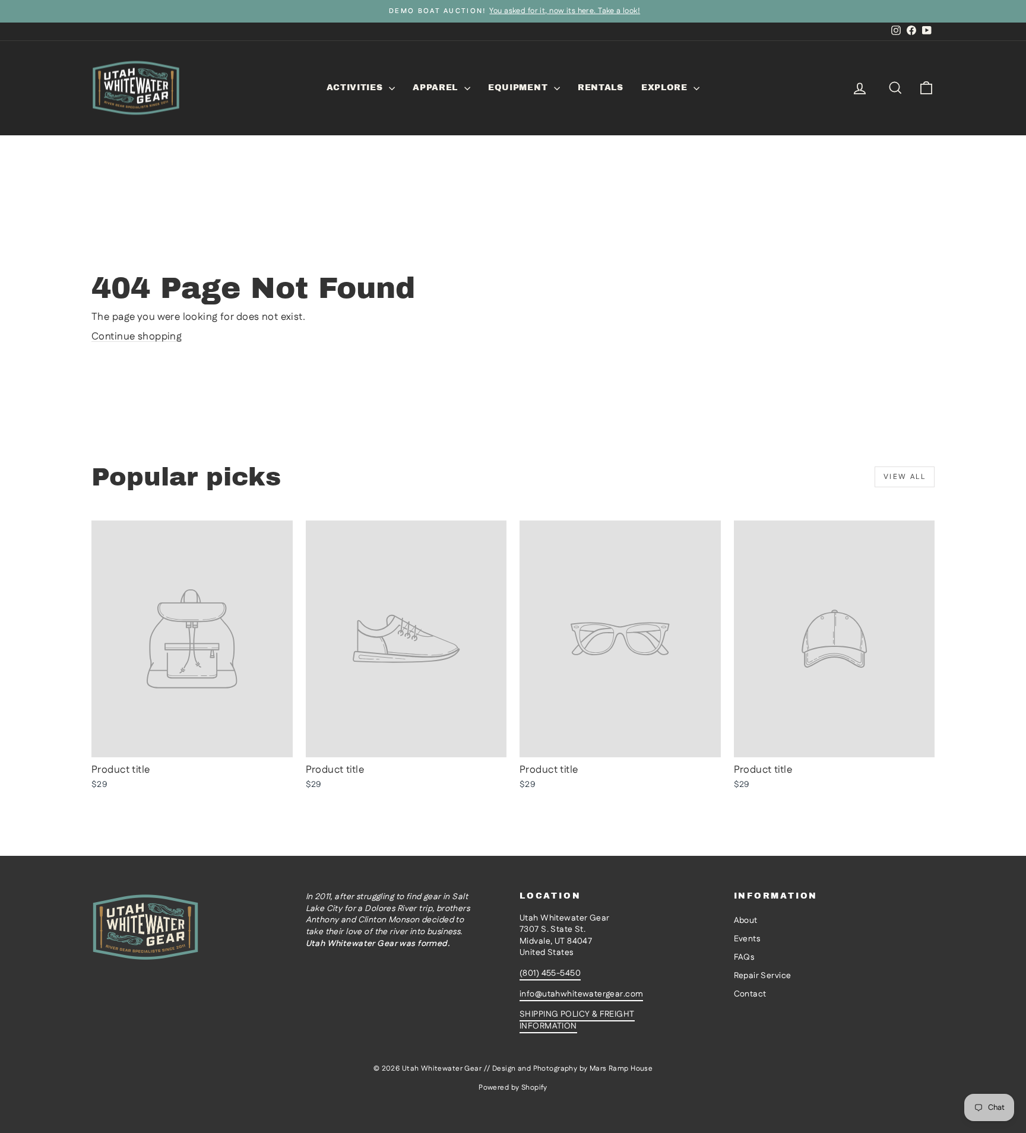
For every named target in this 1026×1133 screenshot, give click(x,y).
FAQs (744, 957)
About (746, 920)
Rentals (600, 87)
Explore (666, 87)
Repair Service (762, 976)
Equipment (519, 87)
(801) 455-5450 (550, 973)
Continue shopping (136, 336)
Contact (750, 994)
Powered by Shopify (513, 1088)
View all (905, 477)
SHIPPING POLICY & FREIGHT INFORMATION (577, 1020)
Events (747, 939)
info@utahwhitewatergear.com (581, 994)
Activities (357, 87)
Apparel (437, 87)
